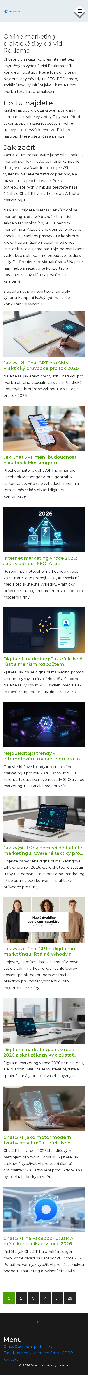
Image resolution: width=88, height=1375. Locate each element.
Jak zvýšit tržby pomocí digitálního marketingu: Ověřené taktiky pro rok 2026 (43, 850)
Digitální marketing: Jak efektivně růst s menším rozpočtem (42, 661)
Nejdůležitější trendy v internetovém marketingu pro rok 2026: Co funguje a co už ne (43, 756)
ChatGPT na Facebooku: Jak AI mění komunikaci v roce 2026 (39, 1241)
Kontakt (10, 1359)
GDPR (67, 1353)
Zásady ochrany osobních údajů (32, 1353)
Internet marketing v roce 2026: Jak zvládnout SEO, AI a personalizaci (40, 560)
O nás (8, 1346)
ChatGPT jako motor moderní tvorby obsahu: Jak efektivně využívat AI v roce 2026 (37, 1140)
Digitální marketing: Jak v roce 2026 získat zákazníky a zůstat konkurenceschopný (38, 1052)
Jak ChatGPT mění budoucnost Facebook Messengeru (39, 459)
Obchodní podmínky (33, 1346)
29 (70, 1298)
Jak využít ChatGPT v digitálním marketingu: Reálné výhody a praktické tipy (40, 951)
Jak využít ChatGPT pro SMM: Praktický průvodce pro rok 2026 (41, 365)
